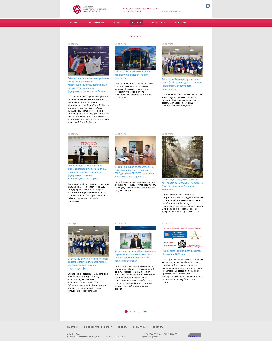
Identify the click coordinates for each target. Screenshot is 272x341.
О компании (158, 22)
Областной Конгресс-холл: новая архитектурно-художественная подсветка (133, 75)
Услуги (118, 22)
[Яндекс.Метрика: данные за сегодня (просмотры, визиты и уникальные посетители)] (194, 335)
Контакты (180, 22)
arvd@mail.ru (153, 336)
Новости (136, 22)
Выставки (73, 22)
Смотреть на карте (172, 11)
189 (144, 311)
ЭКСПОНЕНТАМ (96, 22)
